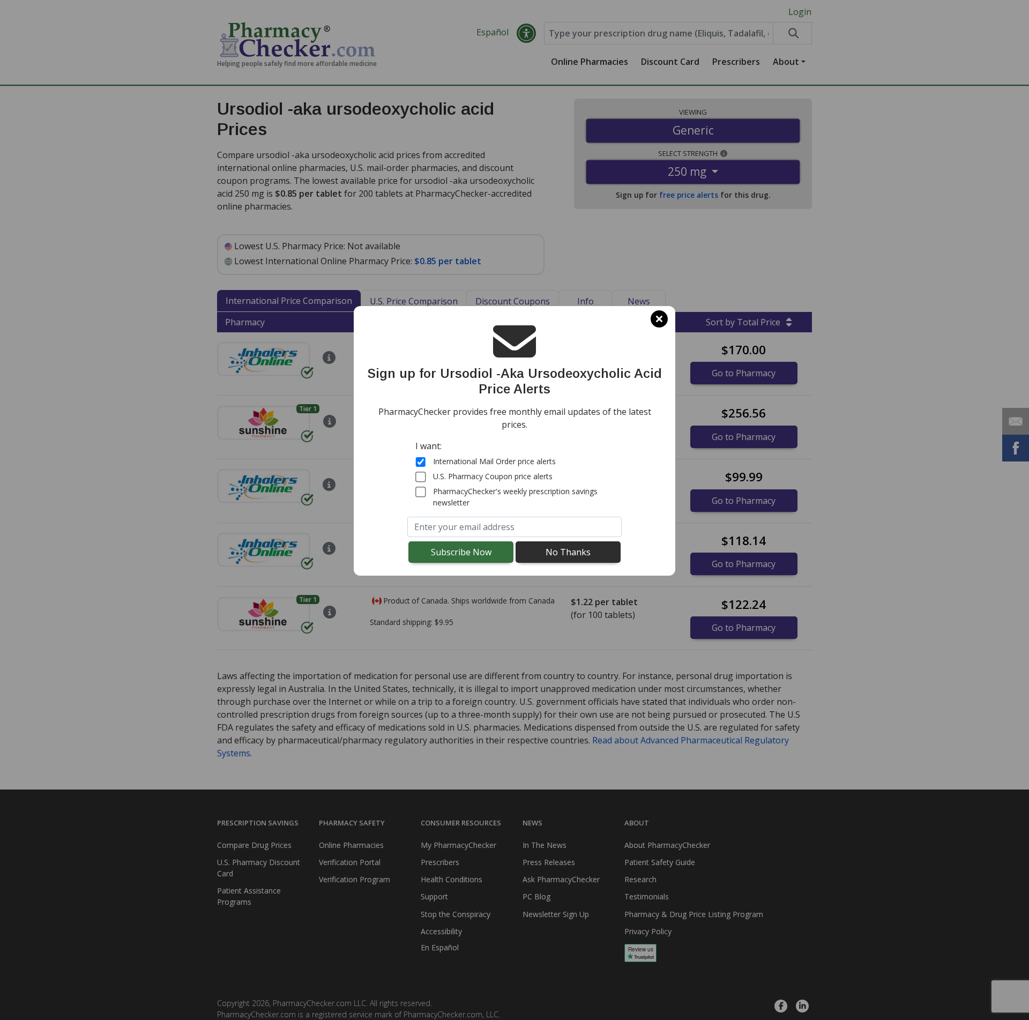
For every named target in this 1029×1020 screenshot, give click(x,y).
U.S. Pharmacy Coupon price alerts (493, 476)
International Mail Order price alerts (494, 461)
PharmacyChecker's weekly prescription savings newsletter (515, 497)
